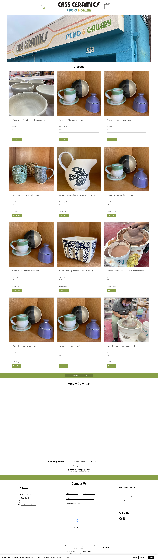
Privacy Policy (65, 557)
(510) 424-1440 (71, 554)
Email (120, 492)
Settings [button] (135, 557)
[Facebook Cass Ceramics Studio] (120, 518)
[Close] (156, 557)
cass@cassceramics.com (84, 553)
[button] (44, 8)
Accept (151, 557)
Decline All (142, 557)
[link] (31, 120)
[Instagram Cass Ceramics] (124, 518)
